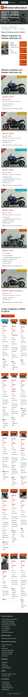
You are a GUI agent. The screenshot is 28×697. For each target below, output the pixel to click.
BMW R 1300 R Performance (12, 291)
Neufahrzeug (12, 27)
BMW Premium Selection (9, 625)
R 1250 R (22, 29)
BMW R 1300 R (8, 97)
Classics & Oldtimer (7, 652)
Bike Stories (5, 656)
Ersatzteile (5, 662)
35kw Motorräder (7, 645)
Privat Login (22, 2)
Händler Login (6, 676)
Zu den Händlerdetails (23, 63)
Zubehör (4, 664)
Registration (12, 2)
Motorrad (3, 27)
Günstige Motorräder (8, 650)
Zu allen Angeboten (8, 316)
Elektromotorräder (7, 654)
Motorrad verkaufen (7, 632)
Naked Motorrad (6, 29)
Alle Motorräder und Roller (9, 619)
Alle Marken (5, 630)
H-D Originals (6, 627)
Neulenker (5, 648)
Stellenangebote (6, 668)
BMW (15, 29)
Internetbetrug (6, 684)
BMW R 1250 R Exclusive (15, 330)
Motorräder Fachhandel (8, 623)
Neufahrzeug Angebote (23, 56)
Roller (3, 646)
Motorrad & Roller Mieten (9, 638)
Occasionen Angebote (23, 44)
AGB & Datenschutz (7, 688)
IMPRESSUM (5, 689)
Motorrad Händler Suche (9, 674)
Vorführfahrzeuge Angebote (23, 50)
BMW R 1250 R (8, 250)
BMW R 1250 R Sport (4, 505)
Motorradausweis (7, 686)
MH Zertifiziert (6, 628)
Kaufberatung (5, 682)
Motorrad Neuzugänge (8, 621)
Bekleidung (5, 666)
